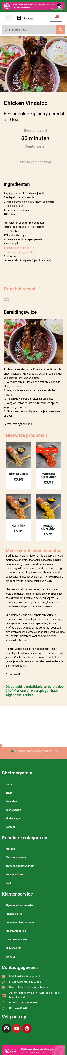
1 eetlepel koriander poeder (19, 247)
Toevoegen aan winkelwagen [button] (22, 458)
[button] (8, 18)
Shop (9, 792)
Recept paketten (15, 874)
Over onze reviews (16, 939)
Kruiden (10, 848)
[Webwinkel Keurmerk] (33, 1050)
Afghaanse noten (16, 857)
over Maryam (13, 809)
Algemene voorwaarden (20, 905)
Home (9, 784)
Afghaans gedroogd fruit (20, 865)
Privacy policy (14, 913)
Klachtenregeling (16, 930)
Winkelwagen (13, 818)
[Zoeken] (60, 29)
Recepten (11, 801)
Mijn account (13, 948)
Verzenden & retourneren (20, 922)
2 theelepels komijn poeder (19, 252)
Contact (10, 826)
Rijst (8, 883)
